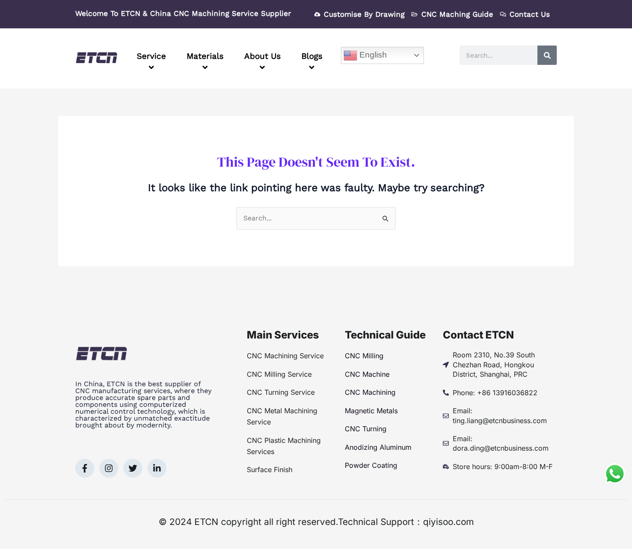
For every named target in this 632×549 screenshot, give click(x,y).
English (372, 54)
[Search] (547, 55)
